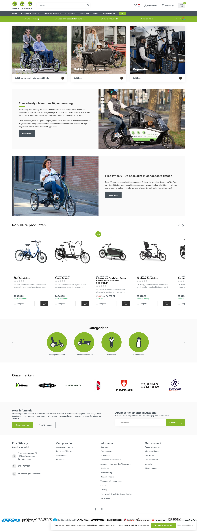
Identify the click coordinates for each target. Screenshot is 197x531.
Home (14, 13)
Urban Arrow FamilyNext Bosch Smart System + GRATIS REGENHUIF (111, 280)
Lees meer (27, 133)
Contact (104, 485)
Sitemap (104, 490)
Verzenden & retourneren (111, 481)
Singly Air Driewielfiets (147, 278)
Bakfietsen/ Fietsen (51, 13)
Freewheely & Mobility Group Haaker (116, 494)
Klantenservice (109, 13)
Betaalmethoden (107, 477)
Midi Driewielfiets (22, 278)
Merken (96, 13)
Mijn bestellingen (152, 451)
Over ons (104, 447)
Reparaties (105, 498)
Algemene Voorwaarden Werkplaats (116, 464)
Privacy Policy (106, 472)
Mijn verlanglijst (151, 460)
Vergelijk (20, 304)
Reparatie (84, 13)
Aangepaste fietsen (29, 13)
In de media (106, 455)
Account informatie (153, 447)
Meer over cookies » (185, 525)
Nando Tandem (62, 278)
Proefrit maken (45, 425)
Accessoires (70, 13)
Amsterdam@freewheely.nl (29, 474)
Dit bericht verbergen (163, 525)
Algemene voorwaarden (111, 460)
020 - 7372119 (24, 466)
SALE (122, 13)
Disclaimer (105, 468)
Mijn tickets (149, 455)
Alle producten (151, 468)
